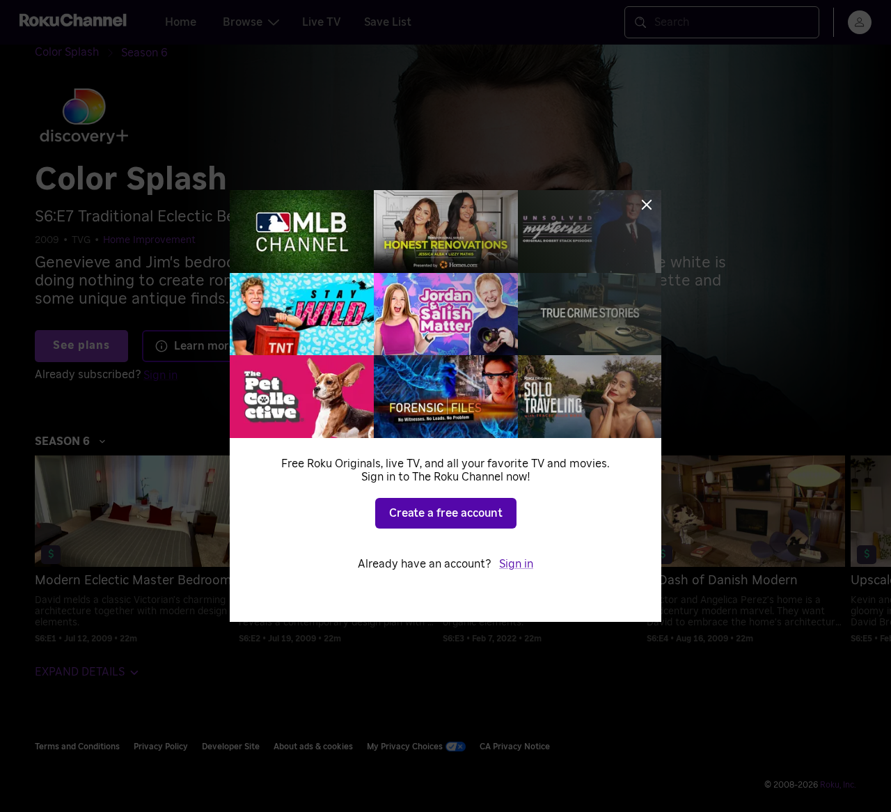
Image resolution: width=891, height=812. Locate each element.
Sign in (516, 564)
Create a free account (446, 513)
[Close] (647, 205)
